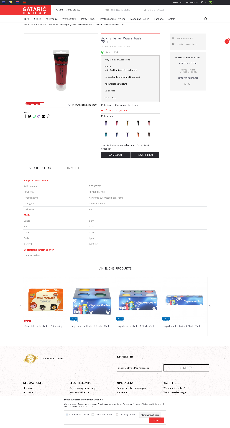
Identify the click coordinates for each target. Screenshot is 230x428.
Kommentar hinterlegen (126, 105)
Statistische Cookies (104, 414)
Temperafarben (85, 24)
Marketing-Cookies (128, 414)
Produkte (42, 24)
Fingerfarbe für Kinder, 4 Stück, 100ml (90, 326)
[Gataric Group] (34, 9)
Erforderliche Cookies (79, 414)
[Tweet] (29, 116)
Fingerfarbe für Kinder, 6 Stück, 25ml (181, 326)
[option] (61, 70)
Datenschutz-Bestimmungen (131, 387)
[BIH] (10, 2)
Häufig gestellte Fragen (175, 392)
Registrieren (192, 2)
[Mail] (43, 116)
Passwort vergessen (80, 392)
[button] (204, 19)
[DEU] (24, 2)
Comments (72, 168)
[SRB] (17, 2)
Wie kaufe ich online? (174, 387)
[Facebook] (25, 116)
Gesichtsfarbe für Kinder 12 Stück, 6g (43, 326)
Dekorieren (53, 24)
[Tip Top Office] (74, 319)
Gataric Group (29, 24)
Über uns (27, 387)
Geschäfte (28, 392)
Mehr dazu (106, 105)
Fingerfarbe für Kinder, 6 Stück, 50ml (135, 326)
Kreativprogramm (68, 24)
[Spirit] (34, 103)
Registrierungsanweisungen (83, 387)
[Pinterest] (48, 116)
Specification (40, 168)
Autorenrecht (123, 392)
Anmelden (115, 154)
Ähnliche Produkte (115, 268)
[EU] (3, 2)
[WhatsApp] (34, 116)
